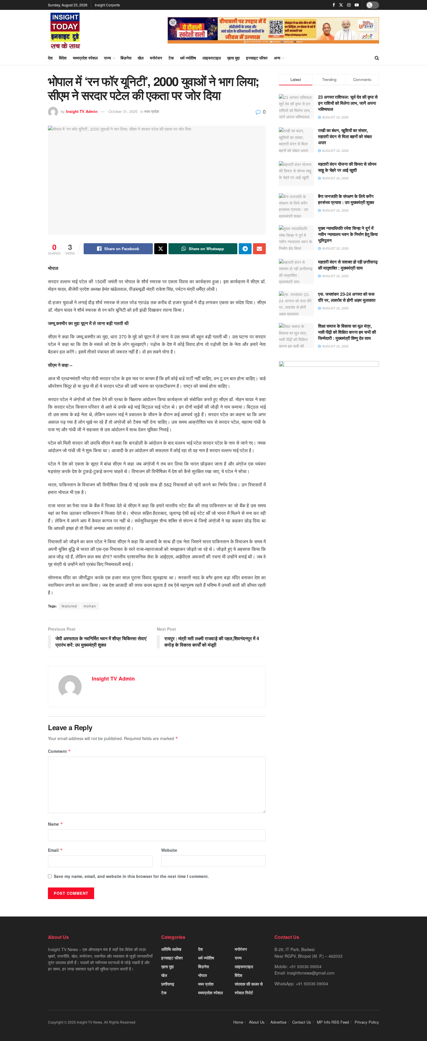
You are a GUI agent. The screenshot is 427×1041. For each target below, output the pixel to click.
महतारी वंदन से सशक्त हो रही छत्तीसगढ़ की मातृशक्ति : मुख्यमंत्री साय (348, 265)
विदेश (63, 58)
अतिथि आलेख (171, 949)
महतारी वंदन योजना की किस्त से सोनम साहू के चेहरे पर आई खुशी (347, 167)
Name (55, 824)
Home (238, 1022)
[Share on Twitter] (160, 248)
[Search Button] (377, 57)
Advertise (278, 1022)
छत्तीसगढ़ (167, 984)
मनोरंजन (156, 58)
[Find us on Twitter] (341, 5)
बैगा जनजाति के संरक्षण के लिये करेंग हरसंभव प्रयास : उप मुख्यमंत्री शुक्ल (346, 199)
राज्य (107, 58)
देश (50, 58)
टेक (171, 58)
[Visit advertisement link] (273, 30)
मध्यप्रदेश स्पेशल (85, 58)
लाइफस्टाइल (211, 58)
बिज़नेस (126, 58)
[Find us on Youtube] (357, 5)
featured (69, 605)
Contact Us (301, 1022)
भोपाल (202, 975)
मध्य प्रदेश (151, 111)
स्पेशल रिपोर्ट (244, 992)
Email (55, 850)
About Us (257, 1022)
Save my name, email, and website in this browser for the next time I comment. (131, 876)
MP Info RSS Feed (333, 1022)
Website (169, 850)
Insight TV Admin (82, 111)
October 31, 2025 (122, 111)
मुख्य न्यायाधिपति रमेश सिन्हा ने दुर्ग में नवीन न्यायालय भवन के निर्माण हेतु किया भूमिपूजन (348, 234)
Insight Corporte (107, 4)
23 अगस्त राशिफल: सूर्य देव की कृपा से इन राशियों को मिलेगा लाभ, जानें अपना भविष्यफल (348, 103)
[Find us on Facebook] (334, 5)
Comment (59, 751)
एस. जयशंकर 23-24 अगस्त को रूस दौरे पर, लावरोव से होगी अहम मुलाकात (346, 297)
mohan (90, 605)
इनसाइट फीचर (257, 58)
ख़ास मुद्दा (233, 58)
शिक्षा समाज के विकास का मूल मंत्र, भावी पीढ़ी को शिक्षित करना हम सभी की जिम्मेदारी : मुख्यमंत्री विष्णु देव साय (347, 332)
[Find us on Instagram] (349, 5)
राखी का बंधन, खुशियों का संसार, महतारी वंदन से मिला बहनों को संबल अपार (345, 136)
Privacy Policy (367, 1022)
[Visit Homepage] (65, 30)
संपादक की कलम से (249, 984)
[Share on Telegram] (245, 248)
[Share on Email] (259, 248)
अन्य (277, 58)
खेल (140, 58)
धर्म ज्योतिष (188, 58)
